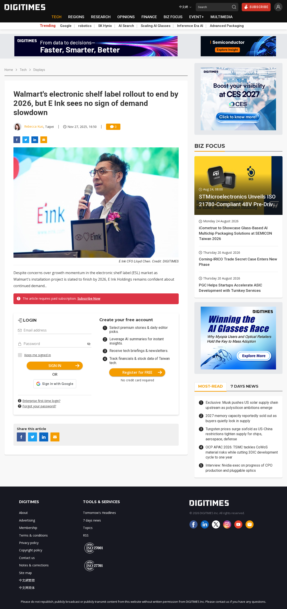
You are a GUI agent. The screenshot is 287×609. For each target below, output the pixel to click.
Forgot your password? (39, 406)
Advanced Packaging (227, 26)
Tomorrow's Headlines (99, 513)
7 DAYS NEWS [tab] (244, 386)
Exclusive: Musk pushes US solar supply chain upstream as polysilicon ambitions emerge (242, 405)
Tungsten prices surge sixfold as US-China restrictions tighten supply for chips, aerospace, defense (239, 434)
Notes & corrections (34, 565)
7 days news (92, 520)
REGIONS (76, 17)
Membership (28, 528)
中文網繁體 (27, 580)
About (23, 513)
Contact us (27, 558)
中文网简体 (27, 587)
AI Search (126, 26)
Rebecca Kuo (33, 126)
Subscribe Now (88, 298)
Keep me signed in (37, 355)
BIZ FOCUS (173, 17)
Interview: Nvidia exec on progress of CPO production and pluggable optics (239, 467)
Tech (23, 70)
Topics (88, 528)
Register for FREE (137, 372)
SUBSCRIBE (259, 7)
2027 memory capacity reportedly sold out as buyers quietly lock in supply (241, 418)
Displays (39, 70)
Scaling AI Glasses (155, 26)
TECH (56, 17)
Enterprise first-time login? (41, 401)
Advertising (27, 520)
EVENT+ (196, 17)
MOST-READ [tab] (210, 386)
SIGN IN (54, 365)
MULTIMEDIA (222, 17)
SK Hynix (105, 26)
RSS (86, 535)
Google (66, 26)
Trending (48, 26)
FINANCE (149, 17)
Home (8, 70)
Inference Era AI (190, 26)
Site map (25, 573)
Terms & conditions (33, 535)
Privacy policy (29, 543)
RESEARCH (101, 17)
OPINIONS (126, 17)
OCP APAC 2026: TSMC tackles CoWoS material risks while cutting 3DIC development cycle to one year (242, 452)
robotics (84, 26)
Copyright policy (30, 550)
